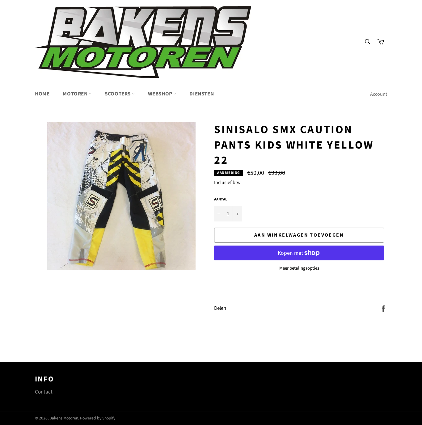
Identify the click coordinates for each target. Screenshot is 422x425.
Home (42, 94)
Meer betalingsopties (299, 268)
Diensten (201, 94)
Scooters (118, 94)
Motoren (76, 94)
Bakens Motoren (63, 418)
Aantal (220, 199)
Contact (44, 392)
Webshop (161, 94)
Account (378, 94)
